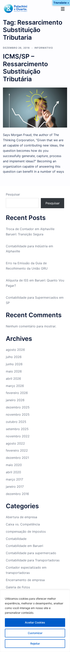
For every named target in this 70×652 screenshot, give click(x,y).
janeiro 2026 (15, 400)
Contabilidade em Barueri (24, 546)
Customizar (35, 633)
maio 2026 (14, 371)
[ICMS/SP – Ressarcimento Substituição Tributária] (35, 107)
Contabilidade (16, 539)
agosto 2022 (15, 443)
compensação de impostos (26, 531)
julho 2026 (14, 357)
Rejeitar (35, 643)
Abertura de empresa (21, 517)
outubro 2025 (16, 422)
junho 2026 (14, 364)
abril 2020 (13, 472)
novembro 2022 (18, 436)
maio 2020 (14, 465)
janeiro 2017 (15, 487)
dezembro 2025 (18, 407)
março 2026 (15, 386)
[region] (35, 621)
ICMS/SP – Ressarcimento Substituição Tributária (25, 68)
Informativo (43, 47)
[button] (63, 9)
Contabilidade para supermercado (31, 553)
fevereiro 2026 (17, 393)
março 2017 (14, 479)
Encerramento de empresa (25, 580)
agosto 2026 (15, 350)
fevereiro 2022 (17, 450)
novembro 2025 (18, 414)
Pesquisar (13, 194)
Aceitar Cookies (35, 622)
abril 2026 (13, 378)
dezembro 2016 (17, 494)
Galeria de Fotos (18, 587)
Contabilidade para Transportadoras (33, 560)
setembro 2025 (17, 429)
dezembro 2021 (17, 458)
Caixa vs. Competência (23, 524)
